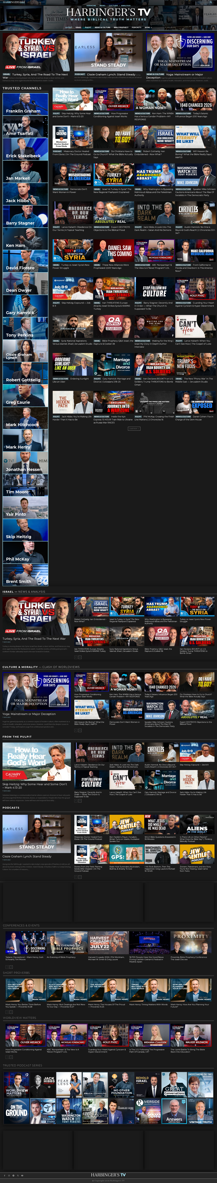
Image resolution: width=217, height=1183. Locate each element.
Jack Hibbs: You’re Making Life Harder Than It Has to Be (193, 793)
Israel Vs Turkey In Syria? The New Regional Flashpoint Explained (124, 620)
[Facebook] (4, 1175)
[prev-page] (75, 657)
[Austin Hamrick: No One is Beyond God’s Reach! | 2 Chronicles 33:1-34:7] (195, 212)
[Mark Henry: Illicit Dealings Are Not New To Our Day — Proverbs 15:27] (67, 990)
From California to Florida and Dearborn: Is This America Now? (193, 268)
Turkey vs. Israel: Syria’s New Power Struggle (195, 620)
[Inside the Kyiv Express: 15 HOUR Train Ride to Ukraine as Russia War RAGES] (114, 402)
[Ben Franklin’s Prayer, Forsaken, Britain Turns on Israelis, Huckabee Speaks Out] (127, 824)
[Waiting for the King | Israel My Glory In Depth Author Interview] (154, 326)
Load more (133, 429)
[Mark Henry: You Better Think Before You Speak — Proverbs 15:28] (26, 990)
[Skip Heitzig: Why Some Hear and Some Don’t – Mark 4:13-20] (73, 99)
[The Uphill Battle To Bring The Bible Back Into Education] (191, 1035)
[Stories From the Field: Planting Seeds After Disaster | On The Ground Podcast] (91, 854)
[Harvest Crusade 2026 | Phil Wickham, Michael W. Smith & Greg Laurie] (108, 942)
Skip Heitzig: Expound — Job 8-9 (194, 765)
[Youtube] (22, 1175)
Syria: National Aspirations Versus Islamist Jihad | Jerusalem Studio (124, 650)
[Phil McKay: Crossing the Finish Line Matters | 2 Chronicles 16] (154, 402)
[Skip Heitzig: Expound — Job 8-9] (73, 288)
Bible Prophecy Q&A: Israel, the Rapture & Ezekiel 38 (158, 650)
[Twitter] (17, 1175)
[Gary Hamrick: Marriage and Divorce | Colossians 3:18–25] (114, 364)
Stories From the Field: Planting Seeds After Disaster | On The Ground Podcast (88, 869)
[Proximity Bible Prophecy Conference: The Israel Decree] (191, 942)
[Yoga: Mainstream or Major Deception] (180, 52)
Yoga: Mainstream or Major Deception (29, 714)
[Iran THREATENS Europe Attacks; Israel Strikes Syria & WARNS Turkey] (114, 288)
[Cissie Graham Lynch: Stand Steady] (108, 52)
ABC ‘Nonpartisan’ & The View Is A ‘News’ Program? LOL (63, 1050)
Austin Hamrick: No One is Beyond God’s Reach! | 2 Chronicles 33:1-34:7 (195, 230)
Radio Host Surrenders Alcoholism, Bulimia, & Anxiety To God (125, 868)
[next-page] (80, 657)
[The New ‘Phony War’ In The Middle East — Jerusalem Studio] (195, 364)
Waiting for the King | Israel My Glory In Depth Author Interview (153, 344)
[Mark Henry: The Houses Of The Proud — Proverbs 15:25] (108, 990)
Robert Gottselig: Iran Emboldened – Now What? (90, 620)
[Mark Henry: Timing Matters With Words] (149, 990)
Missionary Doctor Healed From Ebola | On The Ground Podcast (88, 838)
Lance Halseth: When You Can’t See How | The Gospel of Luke (125, 793)
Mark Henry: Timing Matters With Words (148, 1004)
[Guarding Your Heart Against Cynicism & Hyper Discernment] (195, 288)
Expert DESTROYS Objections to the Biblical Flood (196, 723)
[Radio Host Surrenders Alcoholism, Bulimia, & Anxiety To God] (127, 854)
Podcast (80, 74)
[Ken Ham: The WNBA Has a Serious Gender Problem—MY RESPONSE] (154, 99)
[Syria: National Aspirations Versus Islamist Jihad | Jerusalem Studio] (73, 326)
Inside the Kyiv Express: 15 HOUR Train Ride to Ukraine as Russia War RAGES (113, 419)
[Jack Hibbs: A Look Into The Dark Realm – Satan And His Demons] (154, 212)
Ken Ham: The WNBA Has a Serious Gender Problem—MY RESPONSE (154, 116)
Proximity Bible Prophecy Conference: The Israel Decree (189, 958)
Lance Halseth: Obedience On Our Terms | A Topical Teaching (89, 766)
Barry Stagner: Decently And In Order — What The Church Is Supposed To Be (153, 306)
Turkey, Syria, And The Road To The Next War (34, 638)
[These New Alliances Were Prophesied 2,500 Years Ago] (114, 250)
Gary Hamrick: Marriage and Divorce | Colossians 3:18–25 (160, 793)
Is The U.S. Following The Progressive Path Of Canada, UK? (147, 1050)
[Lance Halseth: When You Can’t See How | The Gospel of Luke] (195, 326)
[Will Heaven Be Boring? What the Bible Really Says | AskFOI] (195, 137)
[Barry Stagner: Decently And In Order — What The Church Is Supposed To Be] (154, 288)
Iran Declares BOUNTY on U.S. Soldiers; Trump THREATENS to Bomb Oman (153, 382)
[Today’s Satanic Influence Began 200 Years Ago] (195, 99)
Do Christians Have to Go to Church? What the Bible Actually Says (113, 154)
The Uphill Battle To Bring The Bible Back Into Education (188, 1050)
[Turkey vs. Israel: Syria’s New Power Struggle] (73, 250)
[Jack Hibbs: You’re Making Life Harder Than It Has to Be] (73, 402)
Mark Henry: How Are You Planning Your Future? (190, 1005)
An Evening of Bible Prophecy (61, 957)
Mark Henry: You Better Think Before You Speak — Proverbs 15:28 (23, 1005)
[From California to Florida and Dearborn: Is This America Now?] (195, 250)
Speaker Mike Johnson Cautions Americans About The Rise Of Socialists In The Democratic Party (195, 192)
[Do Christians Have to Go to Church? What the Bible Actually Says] (114, 137)
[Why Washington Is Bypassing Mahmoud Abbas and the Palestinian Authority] (154, 174)
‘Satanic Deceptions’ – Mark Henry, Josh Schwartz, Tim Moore (24, 958)
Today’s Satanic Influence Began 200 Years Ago (161, 695)
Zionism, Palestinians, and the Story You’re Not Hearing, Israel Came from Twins (195, 869)
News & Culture (155, 74)
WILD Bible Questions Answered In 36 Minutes (160, 838)
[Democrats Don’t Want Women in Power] (73, 174)
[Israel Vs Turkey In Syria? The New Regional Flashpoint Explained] (114, 174)
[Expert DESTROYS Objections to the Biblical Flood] (114, 212)
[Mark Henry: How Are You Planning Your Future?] (191, 990)
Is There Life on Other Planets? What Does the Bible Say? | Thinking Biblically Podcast (196, 839)
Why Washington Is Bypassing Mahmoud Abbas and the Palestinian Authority (153, 192)
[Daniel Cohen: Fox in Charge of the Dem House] (195, 402)
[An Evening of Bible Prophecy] (67, 942)
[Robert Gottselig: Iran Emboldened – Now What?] (154, 137)
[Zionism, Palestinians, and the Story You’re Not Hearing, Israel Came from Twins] (197, 854)
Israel (6, 74)
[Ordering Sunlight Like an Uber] (73, 364)
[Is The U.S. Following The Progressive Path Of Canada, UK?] (149, 1035)
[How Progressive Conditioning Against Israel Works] (114, 99)
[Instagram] (9, 1175)
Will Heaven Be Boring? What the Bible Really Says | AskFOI (193, 154)
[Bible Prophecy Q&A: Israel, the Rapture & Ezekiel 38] (114, 326)
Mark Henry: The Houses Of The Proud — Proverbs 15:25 (106, 1005)
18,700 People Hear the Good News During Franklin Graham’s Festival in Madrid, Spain (146, 959)
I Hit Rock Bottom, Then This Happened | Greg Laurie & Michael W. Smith (160, 869)
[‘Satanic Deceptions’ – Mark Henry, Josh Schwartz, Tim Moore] (26, 942)
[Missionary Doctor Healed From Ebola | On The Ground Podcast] (73, 137)
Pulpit (56, 113)
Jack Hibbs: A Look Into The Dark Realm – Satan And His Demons (124, 766)
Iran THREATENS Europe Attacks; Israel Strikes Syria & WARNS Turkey (112, 306)
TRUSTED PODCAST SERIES (22, 1065)
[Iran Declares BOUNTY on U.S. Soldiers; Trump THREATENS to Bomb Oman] (154, 364)
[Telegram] (13, 1175)
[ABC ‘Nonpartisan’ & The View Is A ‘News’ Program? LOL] (154, 250)
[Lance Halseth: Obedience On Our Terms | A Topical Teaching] (73, 212)
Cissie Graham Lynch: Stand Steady (111, 74)
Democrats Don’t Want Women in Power (125, 723)
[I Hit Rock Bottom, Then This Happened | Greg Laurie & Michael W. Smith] (162, 854)
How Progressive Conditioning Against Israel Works (87, 695)
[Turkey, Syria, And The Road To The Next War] (37, 52)
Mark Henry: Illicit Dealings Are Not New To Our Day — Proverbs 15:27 (66, 1005)
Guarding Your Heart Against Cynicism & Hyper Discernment (107, 1050)
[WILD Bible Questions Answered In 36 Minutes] (162, 824)
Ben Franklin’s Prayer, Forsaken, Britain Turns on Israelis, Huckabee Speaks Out (124, 839)
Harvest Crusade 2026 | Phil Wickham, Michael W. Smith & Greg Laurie (106, 958)
